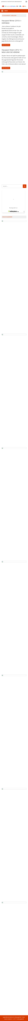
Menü (6, 10)
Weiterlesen (5, 45)
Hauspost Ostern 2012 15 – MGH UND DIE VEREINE (12, 51)
